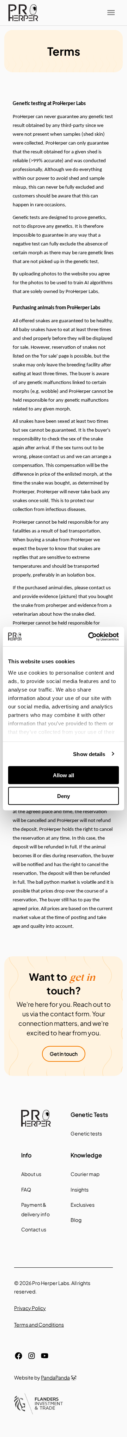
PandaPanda (55, 1377)
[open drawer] (111, 12)
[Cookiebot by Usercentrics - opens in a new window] (89, 636)
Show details (89, 754)
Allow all (63, 775)
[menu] (23, 12)
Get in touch (64, 1054)
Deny (63, 796)
